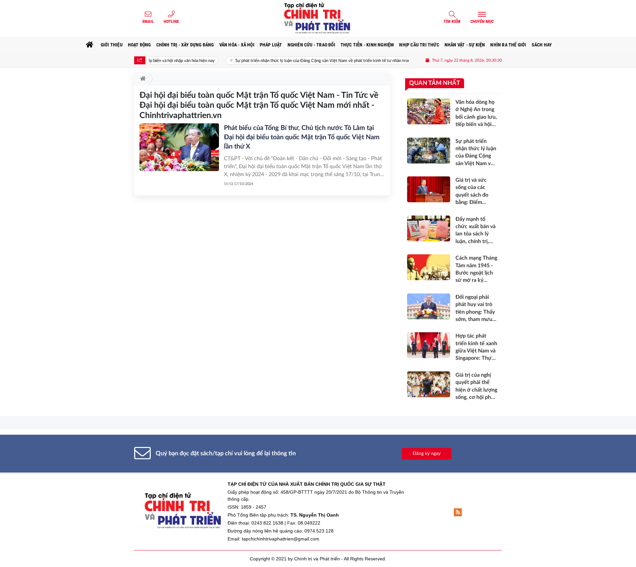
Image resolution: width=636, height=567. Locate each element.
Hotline (171, 21)
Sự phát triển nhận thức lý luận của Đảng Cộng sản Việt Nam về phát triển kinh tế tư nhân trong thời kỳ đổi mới (322, 61)
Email (148, 21)
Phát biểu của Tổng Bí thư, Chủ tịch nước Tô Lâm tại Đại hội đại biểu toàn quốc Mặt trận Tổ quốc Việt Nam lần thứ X (302, 137)
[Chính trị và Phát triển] (318, 18)
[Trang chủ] (89, 44)
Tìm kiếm (452, 21)
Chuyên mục (482, 21)
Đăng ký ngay (427, 453)
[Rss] (458, 512)
